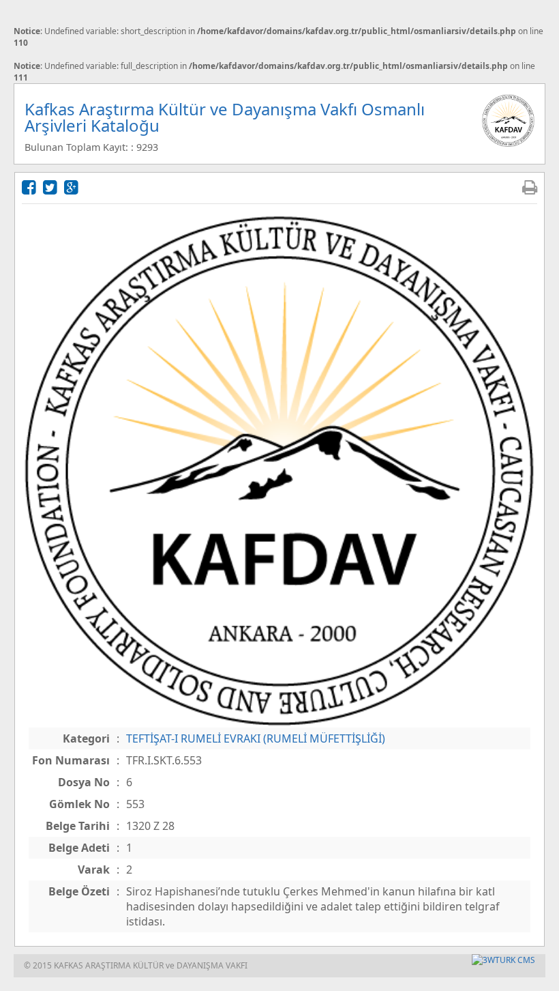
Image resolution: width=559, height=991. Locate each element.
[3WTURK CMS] (503, 960)
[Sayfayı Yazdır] (529, 186)
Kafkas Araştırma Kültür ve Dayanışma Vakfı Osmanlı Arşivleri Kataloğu (225, 117)
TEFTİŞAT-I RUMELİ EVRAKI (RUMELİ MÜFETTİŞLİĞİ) (255, 738)
